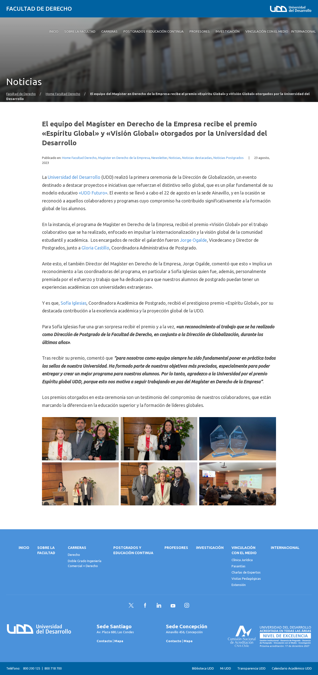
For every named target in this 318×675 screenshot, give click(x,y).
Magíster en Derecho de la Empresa (124, 158)
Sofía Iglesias (73, 302)
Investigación (210, 548)
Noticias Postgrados (228, 158)
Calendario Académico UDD (292, 668)
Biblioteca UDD (203, 668)
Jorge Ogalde (193, 240)
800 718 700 (53, 668)
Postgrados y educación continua (133, 550)
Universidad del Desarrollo (74, 177)
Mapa (118, 641)
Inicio (24, 548)
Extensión (239, 584)
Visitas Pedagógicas (246, 578)
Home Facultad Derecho (63, 94)
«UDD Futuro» (93, 192)
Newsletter (159, 158)
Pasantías (238, 566)
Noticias (175, 158)
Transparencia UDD (251, 668)
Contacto (104, 641)
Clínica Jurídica (242, 560)
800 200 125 (31, 668)
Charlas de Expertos (246, 572)
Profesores (176, 548)
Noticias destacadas (197, 158)
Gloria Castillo (95, 247)
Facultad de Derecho (39, 8)
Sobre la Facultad (46, 550)
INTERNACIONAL (285, 548)
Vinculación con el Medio (244, 550)
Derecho (74, 554)
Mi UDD (225, 668)
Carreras (77, 548)
